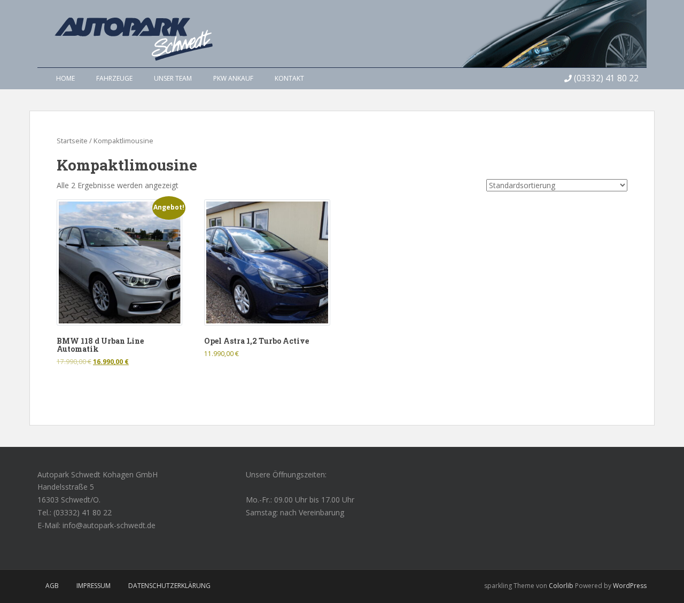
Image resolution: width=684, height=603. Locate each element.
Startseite (72, 140)
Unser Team (173, 78)
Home (65, 78)
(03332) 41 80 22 (606, 78)
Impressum (93, 585)
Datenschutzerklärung (169, 585)
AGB (52, 585)
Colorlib (561, 585)
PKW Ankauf (233, 78)
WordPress (630, 585)
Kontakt (289, 78)
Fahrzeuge (114, 78)
